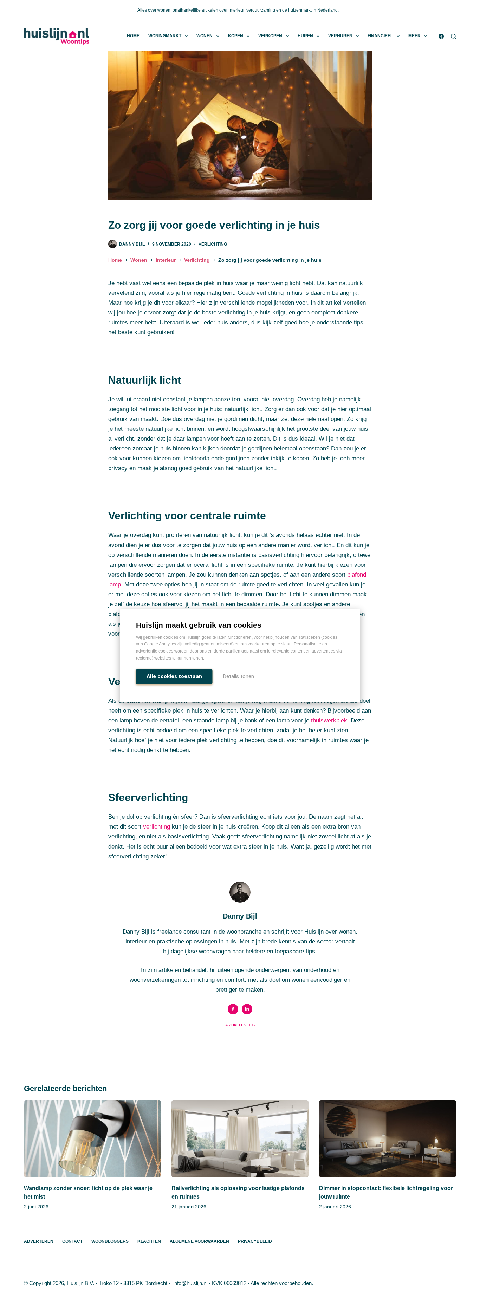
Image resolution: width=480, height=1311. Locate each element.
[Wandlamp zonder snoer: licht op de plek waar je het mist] (92, 1138)
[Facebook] (441, 36)
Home (133, 35)
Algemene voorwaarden (199, 1241)
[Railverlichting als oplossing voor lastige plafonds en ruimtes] (240, 1138)
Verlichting (213, 244)
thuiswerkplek (328, 720)
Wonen (204, 35)
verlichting (156, 826)
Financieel (380, 35)
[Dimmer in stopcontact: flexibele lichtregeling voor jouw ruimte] (387, 1138)
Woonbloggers (110, 1241)
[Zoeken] (453, 36)
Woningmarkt (164, 35)
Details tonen (238, 676)
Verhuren (340, 35)
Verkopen (270, 35)
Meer (414, 35)
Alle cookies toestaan (174, 676)
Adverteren (38, 1241)
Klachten (149, 1241)
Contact (72, 1241)
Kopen (235, 35)
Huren (305, 35)
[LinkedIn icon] (247, 1009)
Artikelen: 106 (240, 1025)
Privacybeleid (255, 1241)
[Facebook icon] (233, 1009)
